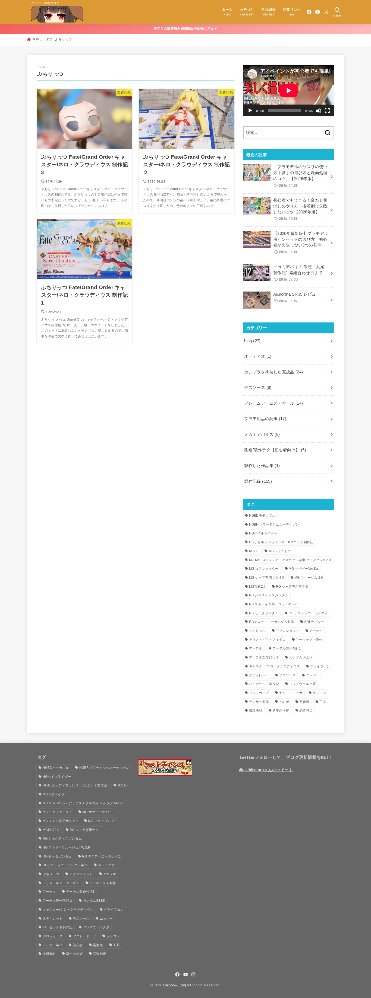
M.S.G (254, 551)
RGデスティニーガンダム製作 (271, 622)
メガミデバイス (262, 434)
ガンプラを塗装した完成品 (273, 372)
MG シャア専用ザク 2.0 (266, 578)
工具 (322, 702)
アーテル (255, 648)
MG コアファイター (264, 569)
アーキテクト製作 (309, 640)
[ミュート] (318, 110)
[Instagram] (325, 11)
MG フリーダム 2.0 (308, 578)
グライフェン (320, 666)
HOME (37, 39)
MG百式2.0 (257, 586)
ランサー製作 (259, 702)
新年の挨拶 (280, 710)
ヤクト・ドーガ (291, 693)
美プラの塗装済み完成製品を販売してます (185, 28)
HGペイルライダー (263, 533)
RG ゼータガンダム (263, 613)
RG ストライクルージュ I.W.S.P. (273, 604)
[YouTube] (317, 11)
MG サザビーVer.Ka (303, 569)
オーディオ (257, 356)
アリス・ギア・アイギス (267, 640)
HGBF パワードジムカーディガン (274, 524)
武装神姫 (306, 710)
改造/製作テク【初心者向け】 (275, 450)
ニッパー (312, 675)
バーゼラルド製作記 (264, 684)
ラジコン (319, 693)
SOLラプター (314, 622)
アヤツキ (316, 631)
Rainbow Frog (174, 985)
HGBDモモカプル (262, 515)
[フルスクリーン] (327, 110)
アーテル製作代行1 (286, 648)
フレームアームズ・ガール (273, 403)
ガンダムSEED (300, 657)
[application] (288, 90)
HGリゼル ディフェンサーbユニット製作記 (281, 542)
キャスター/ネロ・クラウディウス (274, 666)
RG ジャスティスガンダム (268, 595)
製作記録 (258, 481)
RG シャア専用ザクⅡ (292, 586)
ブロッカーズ (259, 693)
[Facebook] (309, 11)
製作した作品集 (262, 465)
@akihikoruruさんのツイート (266, 770)
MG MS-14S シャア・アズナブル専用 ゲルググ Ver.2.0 (290, 560)
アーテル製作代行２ (264, 657)
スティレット (259, 675)
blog (252, 341)
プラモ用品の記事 (265, 419)
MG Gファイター (281, 551)
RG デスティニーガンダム (308, 613)
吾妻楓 (304, 702)
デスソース (257, 387)
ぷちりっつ (257, 631)
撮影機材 (255, 710)
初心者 (284, 702)
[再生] (250, 110)
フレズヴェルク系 (302, 684)
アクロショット (287, 631)
